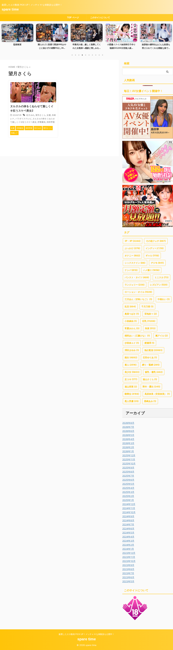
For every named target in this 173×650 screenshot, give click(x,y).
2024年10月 (128, 512)
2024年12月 (128, 504)
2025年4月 (128, 487)
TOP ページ (73, 17)
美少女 (132, 372)
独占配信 (153, 350)
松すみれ (30, 115)
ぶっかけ (132, 248)
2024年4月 (128, 536)
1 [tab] (72, 55)
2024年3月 (128, 540)
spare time (10, 9)
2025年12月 (128, 455)
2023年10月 (128, 561)
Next (168, 36)
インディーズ (155, 248)
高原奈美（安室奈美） (157, 393)
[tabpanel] (22, 37)
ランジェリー (134, 284)
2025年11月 (128, 459)
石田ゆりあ (150, 357)
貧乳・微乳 (154, 372)
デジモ (157, 262)
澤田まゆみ (132, 350)
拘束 (150, 328)
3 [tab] (79, 55)
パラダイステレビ (23, 118)
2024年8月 (128, 520)
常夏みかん (132, 328)
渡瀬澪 (149, 343)
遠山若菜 (131, 386)
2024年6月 (128, 528)
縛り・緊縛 (150, 364)
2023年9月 (128, 565)
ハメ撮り (151, 270)
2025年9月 (128, 467)
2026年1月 (128, 451)
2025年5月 (128, 483)
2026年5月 (128, 435)
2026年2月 (128, 447)
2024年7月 (128, 524)
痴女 (131, 357)
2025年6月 (128, 479)
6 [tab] (89, 55)
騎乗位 (132, 393)
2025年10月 (128, 463)
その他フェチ (156, 241)
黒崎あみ (150, 401)
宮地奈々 (150, 313)
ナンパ (131, 270)
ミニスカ (161, 277)
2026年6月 (128, 431)
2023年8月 (128, 569)
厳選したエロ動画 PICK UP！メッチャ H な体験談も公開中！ (86, 634)
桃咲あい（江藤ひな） (137, 335)
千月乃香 (147, 306)
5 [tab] (85, 55)
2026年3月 (128, 443)
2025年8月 (128, 471)
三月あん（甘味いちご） (138, 299)
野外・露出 (151, 386)
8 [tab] (95, 55)
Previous (4, 36)
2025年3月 (128, 492)
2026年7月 (128, 426)
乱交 (130, 306)
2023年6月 (128, 577)
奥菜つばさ (132, 313)
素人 (131, 364)
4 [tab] (82, 55)
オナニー (132, 255)
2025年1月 (128, 500)
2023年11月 (128, 557)
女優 (49, 115)
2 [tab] (75, 55)
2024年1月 (128, 548)
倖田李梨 (51, 122)
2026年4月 (128, 439)
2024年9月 (128, 516)
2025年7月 (128, 475)
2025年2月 (128, 496)
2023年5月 (128, 581)
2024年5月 (128, 532)
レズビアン (158, 284)
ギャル (152, 255)
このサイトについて (100, 17)
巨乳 (148, 321)
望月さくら (40, 115)
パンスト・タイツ (137, 277)
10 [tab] (102, 55)
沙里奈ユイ (132, 343)
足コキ (131, 379)
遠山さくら (150, 379)
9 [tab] (99, 55)
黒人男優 (132, 401)
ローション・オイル (138, 292)
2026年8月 (128, 422)
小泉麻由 (131, 321)
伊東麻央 (42, 122)
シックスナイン (135, 262)
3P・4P (132, 241)
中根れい (164, 299)
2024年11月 (128, 508)
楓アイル (161, 335)
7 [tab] (92, 55)
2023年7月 (128, 573)
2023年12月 (128, 552)
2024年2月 (128, 544)
